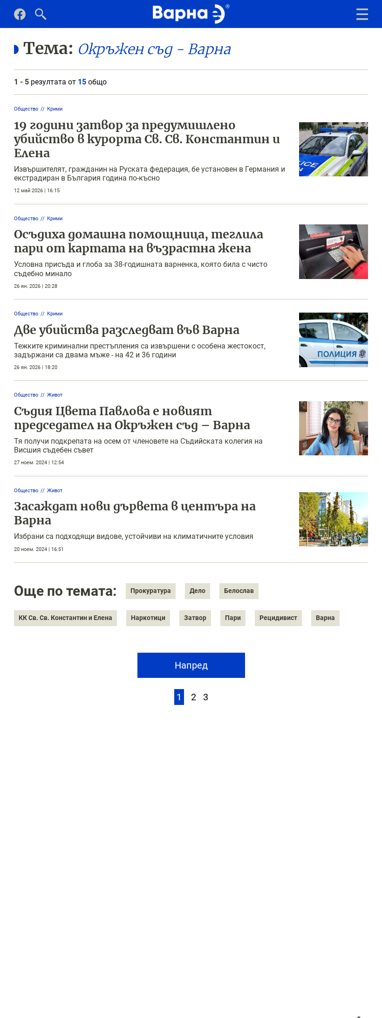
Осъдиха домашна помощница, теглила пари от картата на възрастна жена (138, 241)
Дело (197, 590)
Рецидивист (278, 617)
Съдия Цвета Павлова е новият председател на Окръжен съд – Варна (132, 418)
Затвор (195, 617)
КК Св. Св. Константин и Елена (65, 617)
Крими (54, 109)
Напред (191, 665)
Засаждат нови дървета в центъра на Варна (135, 513)
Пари (233, 617)
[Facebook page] (20, 17)
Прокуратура (150, 590)
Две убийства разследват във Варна (126, 329)
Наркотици (148, 617)
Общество (26, 109)
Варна (325, 617)
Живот (54, 395)
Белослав (239, 590)
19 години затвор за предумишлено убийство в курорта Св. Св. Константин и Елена (147, 139)
